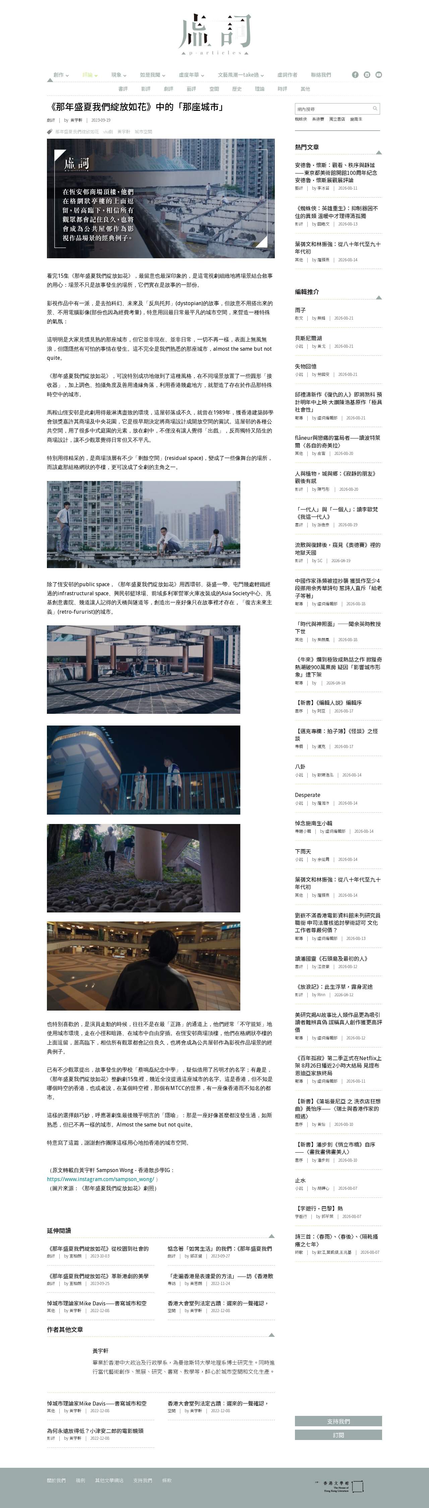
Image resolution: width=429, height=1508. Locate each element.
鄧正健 (196, 1255)
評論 (87, 74)
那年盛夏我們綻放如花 (77, 131)
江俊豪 (323, 966)
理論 (259, 88)
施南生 (356, 119)
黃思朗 (196, 1283)
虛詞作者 (288, 74)
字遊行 (301, 1216)
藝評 (191, 88)
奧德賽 (318, 119)
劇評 (168, 88)
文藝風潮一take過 (238, 74)
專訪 (172, 1283)
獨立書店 (337, 119)
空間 (214, 88)
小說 (299, 346)
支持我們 (142, 1480)
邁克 (321, 746)
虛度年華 (189, 74)
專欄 (299, 746)
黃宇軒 (76, 120)
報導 (299, 417)
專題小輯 (303, 831)
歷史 (237, 88)
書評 (123, 88)
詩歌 (299, 1252)
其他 (305, 88)
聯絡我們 (321, 74)
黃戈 (321, 346)
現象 (116, 74)
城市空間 (143, 131)
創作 (59, 74)
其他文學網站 (109, 1480)
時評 (282, 88)
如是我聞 (150, 74)
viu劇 (108, 131)
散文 (299, 318)
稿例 (80, 1480)
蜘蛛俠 (301, 119)
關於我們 (56, 1480)
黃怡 (321, 1124)
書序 (299, 710)
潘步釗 (323, 1160)
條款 (167, 1480)
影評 (145, 88)
